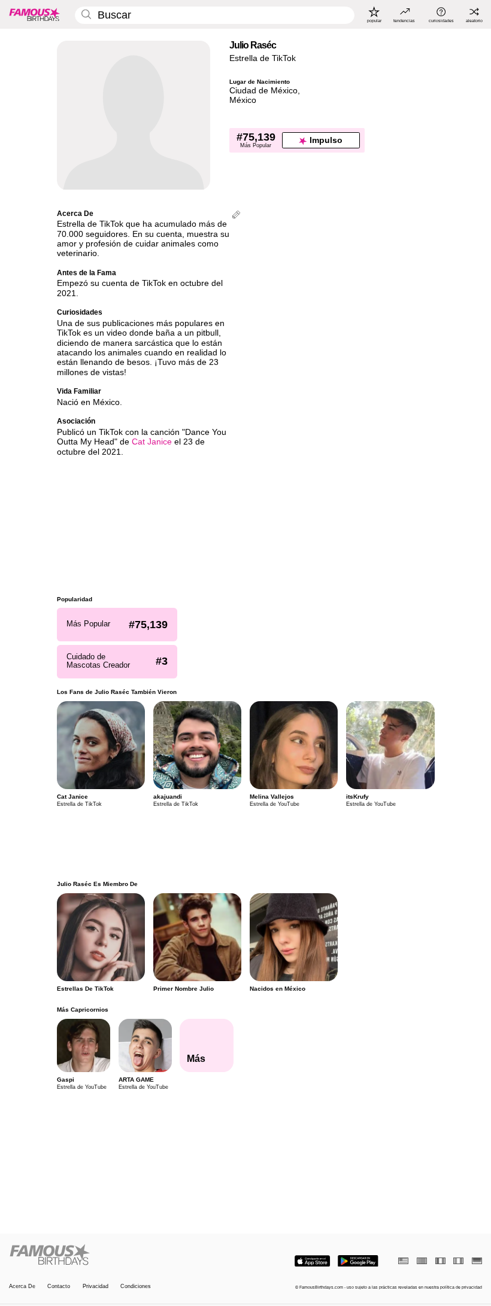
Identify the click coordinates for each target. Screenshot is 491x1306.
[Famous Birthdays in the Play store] (358, 1261)
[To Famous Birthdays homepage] (34, 14)
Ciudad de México (263, 90)
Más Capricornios (82, 1009)
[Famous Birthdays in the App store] (312, 1261)
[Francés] (440, 1261)
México (242, 100)
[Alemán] (477, 1261)
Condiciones (135, 1286)
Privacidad (95, 1286)
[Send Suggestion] (236, 215)
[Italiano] (458, 1261)
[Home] (125, 1255)
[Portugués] (422, 1261)
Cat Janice (152, 441)
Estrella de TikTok (262, 58)
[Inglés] (403, 1261)
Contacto (58, 1286)
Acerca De (22, 1286)
